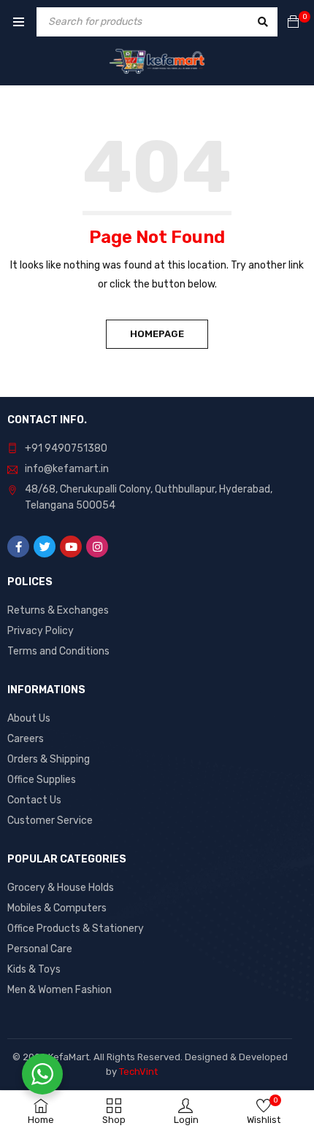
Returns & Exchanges (58, 610)
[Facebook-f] (18, 546)
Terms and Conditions (58, 651)
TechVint (138, 1071)
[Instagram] (97, 546)
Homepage (157, 333)
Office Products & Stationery (75, 928)
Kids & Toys (34, 969)
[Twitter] (44, 546)
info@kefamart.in (67, 469)
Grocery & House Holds (60, 887)
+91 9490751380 (66, 448)
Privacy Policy (40, 631)
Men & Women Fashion (59, 990)
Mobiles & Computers (57, 908)
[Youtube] (71, 546)
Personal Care (39, 949)
